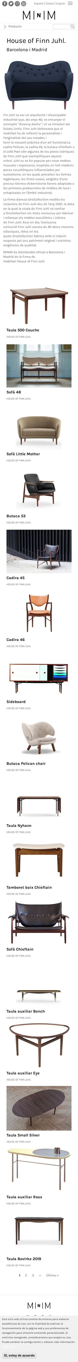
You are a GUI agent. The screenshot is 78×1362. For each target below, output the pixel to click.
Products (15, 26)
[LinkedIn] (23, 3)
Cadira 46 (15, 639)
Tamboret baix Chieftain (29, 887)
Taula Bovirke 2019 (23, 1258)
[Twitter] (11, 3)
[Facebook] (4, 3)
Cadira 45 (15, 577)
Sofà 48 (13, 392)
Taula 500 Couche (22, 330)
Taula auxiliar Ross (24, 1197)
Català (50, 3)
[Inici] (39, 15)
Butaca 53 (16, 516)
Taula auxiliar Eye (23, 1073)
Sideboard (16, 701)
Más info (8, 1346)
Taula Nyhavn (18, 825)
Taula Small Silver (23, 1135)
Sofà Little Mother (23, 454)
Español (39, 3)
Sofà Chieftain (19, 949)
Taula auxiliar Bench (25, 1011)
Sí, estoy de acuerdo (19, 1355)
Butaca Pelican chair (26, 763)
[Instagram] (17, 3)
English (60, 3)
